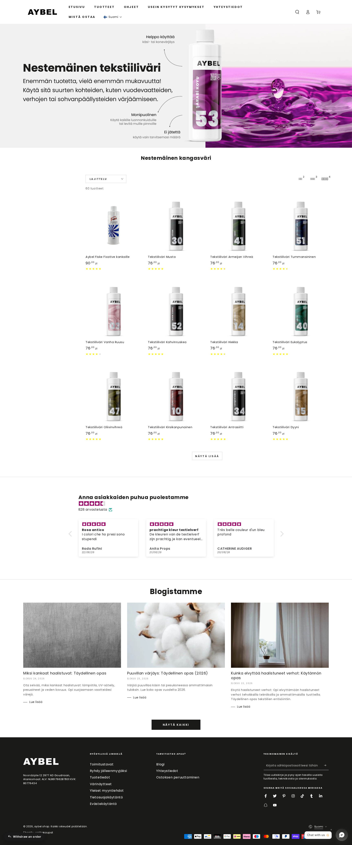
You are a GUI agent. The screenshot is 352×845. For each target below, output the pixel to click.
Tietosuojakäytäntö (106, 797)
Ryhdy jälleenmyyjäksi (108, 770)
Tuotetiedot (100, 777)
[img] (178, 504)
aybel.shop (41, 826)
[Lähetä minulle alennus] (326, 765)
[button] (112, 17)
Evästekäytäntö (103, 803)
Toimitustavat (102, 764)
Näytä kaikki (176, 725)
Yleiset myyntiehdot (107, 790)
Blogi (160, 764)
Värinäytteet (101, 784)
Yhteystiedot (167, 770)
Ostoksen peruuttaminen (177, 777)
